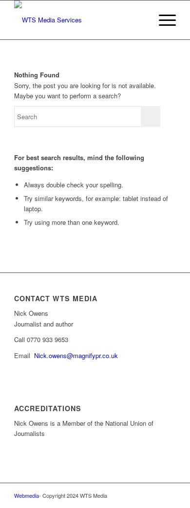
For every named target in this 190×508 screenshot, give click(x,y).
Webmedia (26, 495)
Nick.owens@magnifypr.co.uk (76, 355)
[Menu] (162, 19)
